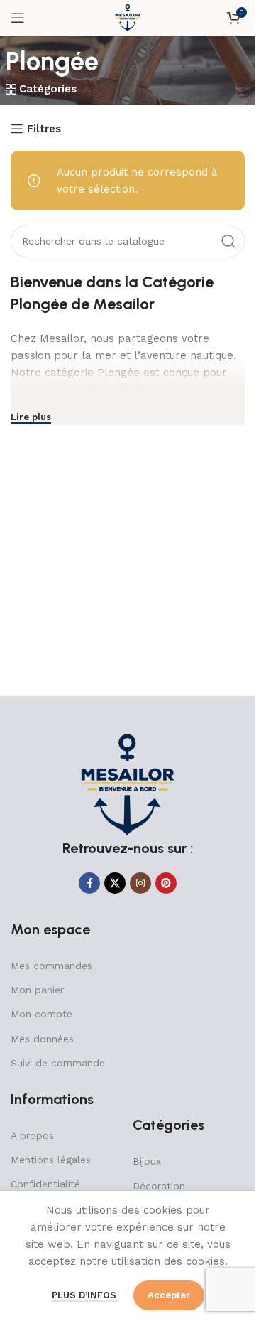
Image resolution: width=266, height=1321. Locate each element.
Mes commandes (51, 965)
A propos (32, 1135)
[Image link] (127, 784)
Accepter (169, 1295)
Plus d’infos (85, 1295)
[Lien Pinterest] (166, 883)
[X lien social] (115, 883)
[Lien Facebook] (89, 883)
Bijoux (147, 1161)
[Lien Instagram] (140, 883)
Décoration (159, 1186)
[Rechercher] (228, 241)
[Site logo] (127, 17)
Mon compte (41, 1014)
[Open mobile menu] (18, 18)
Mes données (42, 1038)
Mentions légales (51, 1159)
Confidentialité (45, 1183)
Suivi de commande (58, 1063)
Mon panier (37, 989)
